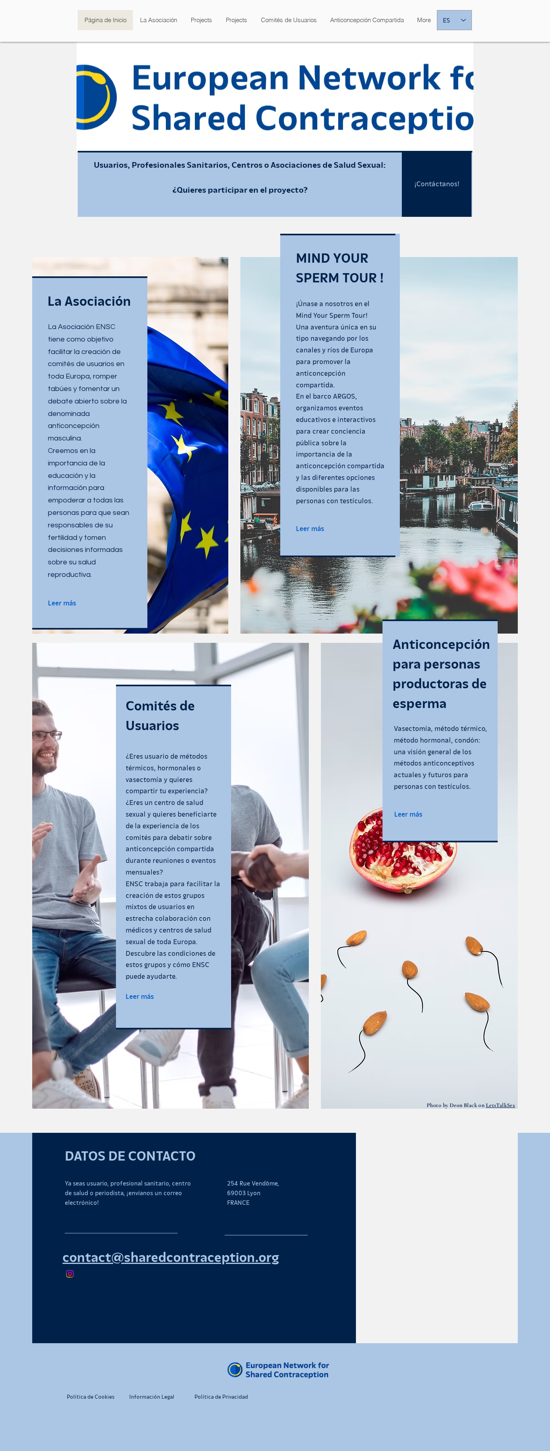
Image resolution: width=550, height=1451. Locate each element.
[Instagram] (70, 1274)
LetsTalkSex (500, 1105)
